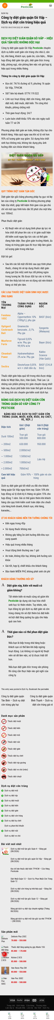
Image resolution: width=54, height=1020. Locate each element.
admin (26, 27)
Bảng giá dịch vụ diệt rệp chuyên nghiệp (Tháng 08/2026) (30, 909)
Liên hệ (30, 1008)
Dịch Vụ (4, 13)
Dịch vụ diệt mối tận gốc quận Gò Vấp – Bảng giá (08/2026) (31, 860)
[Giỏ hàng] (50, 5)
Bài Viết (38, 1008)
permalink (45, 689)
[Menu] (4, 5)
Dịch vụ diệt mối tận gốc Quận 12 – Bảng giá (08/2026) (29, 900)
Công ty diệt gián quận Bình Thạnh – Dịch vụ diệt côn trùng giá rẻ (41, 700)
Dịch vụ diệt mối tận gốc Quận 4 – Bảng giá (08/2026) (28, 850)
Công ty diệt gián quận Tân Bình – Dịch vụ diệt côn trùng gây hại (13, 700)
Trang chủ (11, 1005)
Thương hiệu (41, 1005)
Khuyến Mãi (20, 1008)
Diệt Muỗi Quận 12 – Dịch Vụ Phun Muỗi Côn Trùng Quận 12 (31, 880)
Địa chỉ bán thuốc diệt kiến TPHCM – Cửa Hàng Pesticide (30, 870)
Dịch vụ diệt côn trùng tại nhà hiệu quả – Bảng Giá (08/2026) (31, 889)
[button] (27, 588)
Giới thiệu (21, 1005)
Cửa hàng (30, 1005)
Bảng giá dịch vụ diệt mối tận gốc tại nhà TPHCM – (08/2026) (31, 919)
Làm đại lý (10, 1008)
